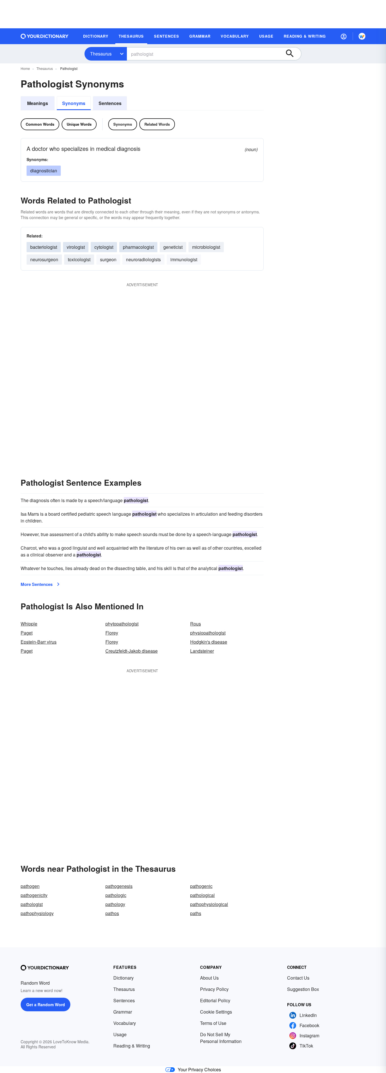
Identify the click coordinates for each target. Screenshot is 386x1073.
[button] (343, 36)
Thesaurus (101, 53)
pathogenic (201, 886)
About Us (209, 978)
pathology (115, 904)
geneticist (173, 247)
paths (195, 913)
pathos (112, 913)
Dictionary (123, 978)
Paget (26, 632)
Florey (111, 632)
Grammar (122, 1011)
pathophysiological (209, 904)
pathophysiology (37, 913)
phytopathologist (121, 623)
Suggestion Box (303, 989)
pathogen (30, 886)
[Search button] (292, 54)
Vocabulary (124, 1023)
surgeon (108, 259)
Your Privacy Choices (199, 1069)
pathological (202, 895)
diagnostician (43, 170)
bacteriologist (43, 247)
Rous (195, 623)
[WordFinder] (362, 36)
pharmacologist (138, 247)
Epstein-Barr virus (39, 642)
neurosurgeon (44, 259)
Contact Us (298, 978)
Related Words (157, 124)
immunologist (183, 259)
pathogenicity (34, 895)
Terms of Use (213, 1023)
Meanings (37, 103)
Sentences (110, 103)
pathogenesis (119, 886)
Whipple (29, 623)
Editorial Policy (215, 1000)
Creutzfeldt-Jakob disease (131, 651)
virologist (76, 247)
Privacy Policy (214, 989)
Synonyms (73, 103)
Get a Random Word (45, 1004)
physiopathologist (207, 632)
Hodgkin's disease (208, 642)
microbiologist (206, 247)
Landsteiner (202, 651)
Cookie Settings (216, 1011)
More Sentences (37, 584)
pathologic (115, 895)
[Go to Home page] (45, 36)
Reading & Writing (131, 1045)
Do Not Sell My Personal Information (221, 1037)
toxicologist (79, 259)
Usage (120, 1034)
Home (25, 68)
